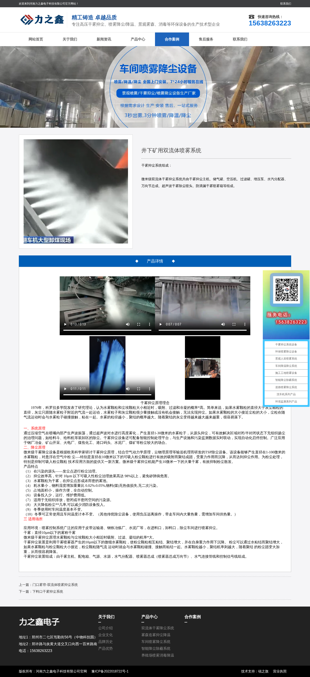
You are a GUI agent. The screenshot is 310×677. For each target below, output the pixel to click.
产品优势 (105, 648)
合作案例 (172, 39)
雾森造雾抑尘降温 (155, 635)
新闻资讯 (104, 39)
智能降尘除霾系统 (155, 648)
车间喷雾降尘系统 (155, 642)
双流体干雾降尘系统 (157, 628)
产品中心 (138, 39)
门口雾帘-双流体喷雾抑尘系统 (55, 585)
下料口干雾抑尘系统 (47, 591)
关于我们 (70, 39)
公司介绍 (105, 628)
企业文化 (105, 635)
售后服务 (206, 39)
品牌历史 (105, 642)
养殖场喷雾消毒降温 (157, 655)
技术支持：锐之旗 (254, 671)
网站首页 (36, 39)
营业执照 (280, 671)
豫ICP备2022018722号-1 (109, 671)
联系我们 (285, 3)
